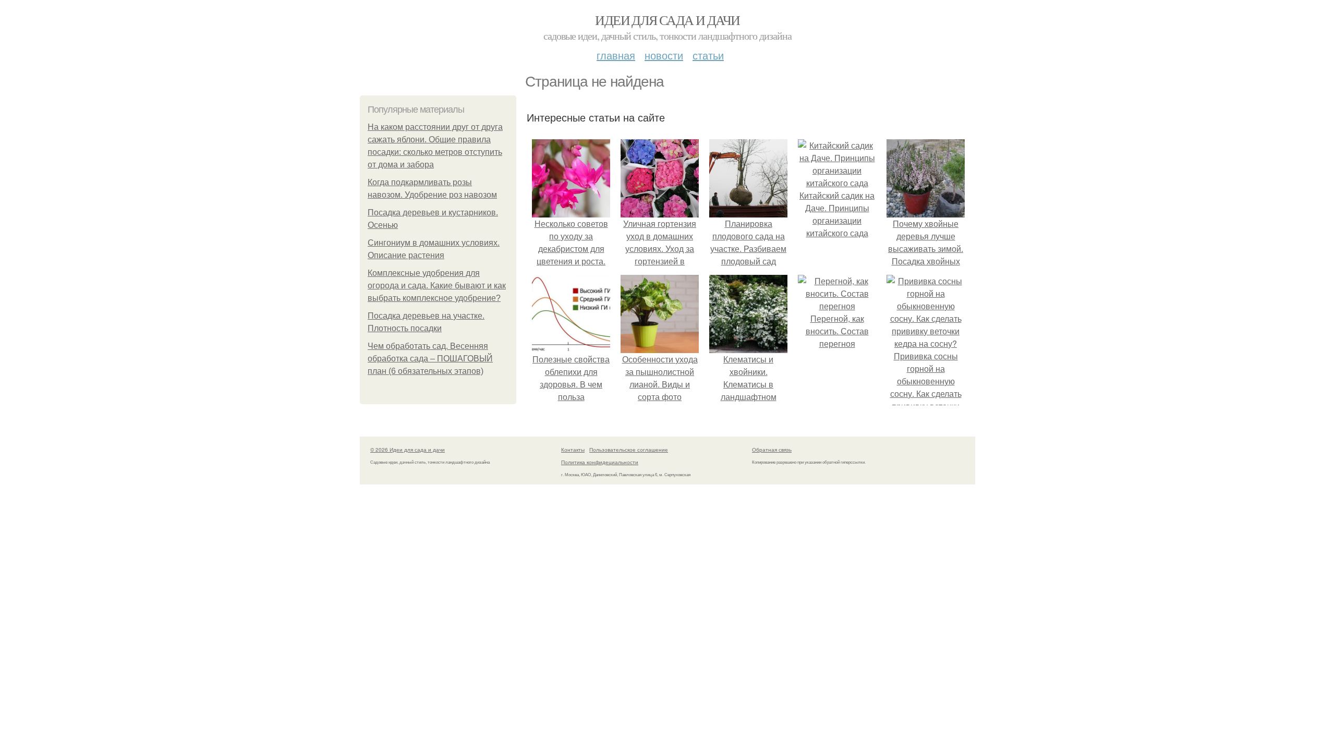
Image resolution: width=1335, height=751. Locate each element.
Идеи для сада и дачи (667, 20)
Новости (664, 55)
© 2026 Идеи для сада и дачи (407, 449)
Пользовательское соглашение (628, 449)
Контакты (573, 449)
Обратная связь (772, 449)
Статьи (708, 55)
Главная (616, 55)
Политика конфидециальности (599, 462)
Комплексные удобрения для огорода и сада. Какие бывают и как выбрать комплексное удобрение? (437, 285)
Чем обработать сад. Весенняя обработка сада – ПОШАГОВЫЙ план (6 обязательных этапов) (430, 359)
